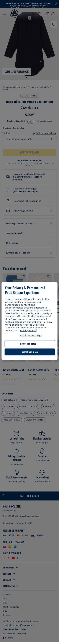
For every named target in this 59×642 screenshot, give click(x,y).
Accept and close (30, 352)
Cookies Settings (31, 335)
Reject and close (28, 343)
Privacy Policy (28, 330)
